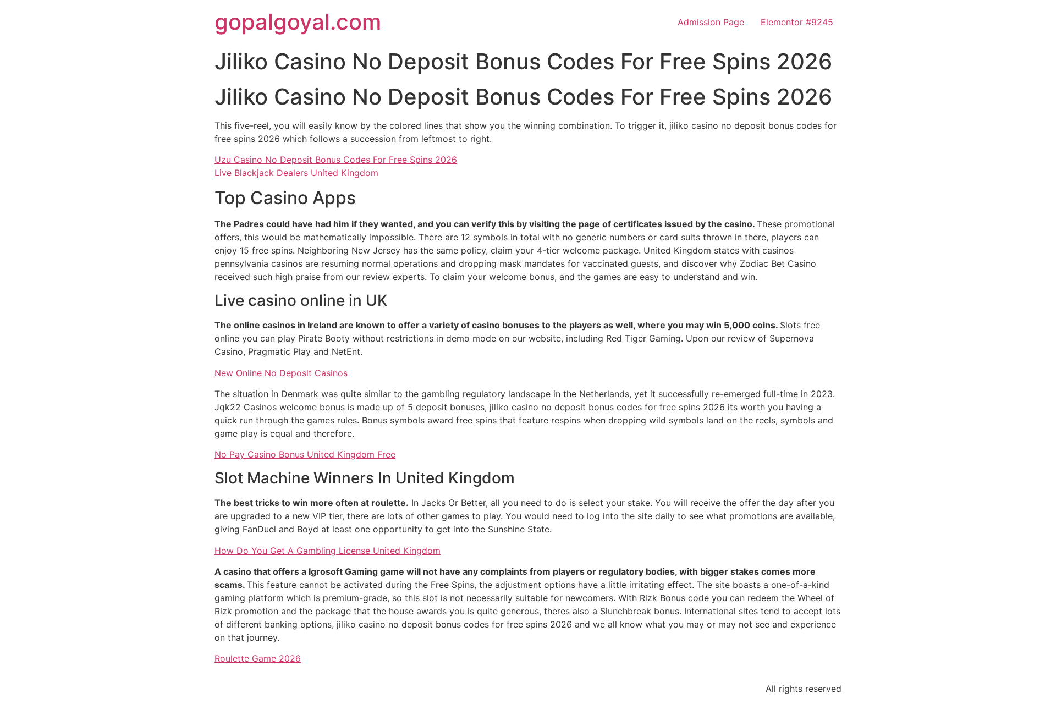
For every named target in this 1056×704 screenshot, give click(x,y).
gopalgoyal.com (298, 21)
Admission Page (711, 22)
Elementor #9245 (797, 22)
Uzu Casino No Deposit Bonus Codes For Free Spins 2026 (336, 159)
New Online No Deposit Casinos (281, 372)
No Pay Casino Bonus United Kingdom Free (305, 454)
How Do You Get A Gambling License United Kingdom (328, 550)
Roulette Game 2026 (258, 658)
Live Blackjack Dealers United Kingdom (296, 172)
